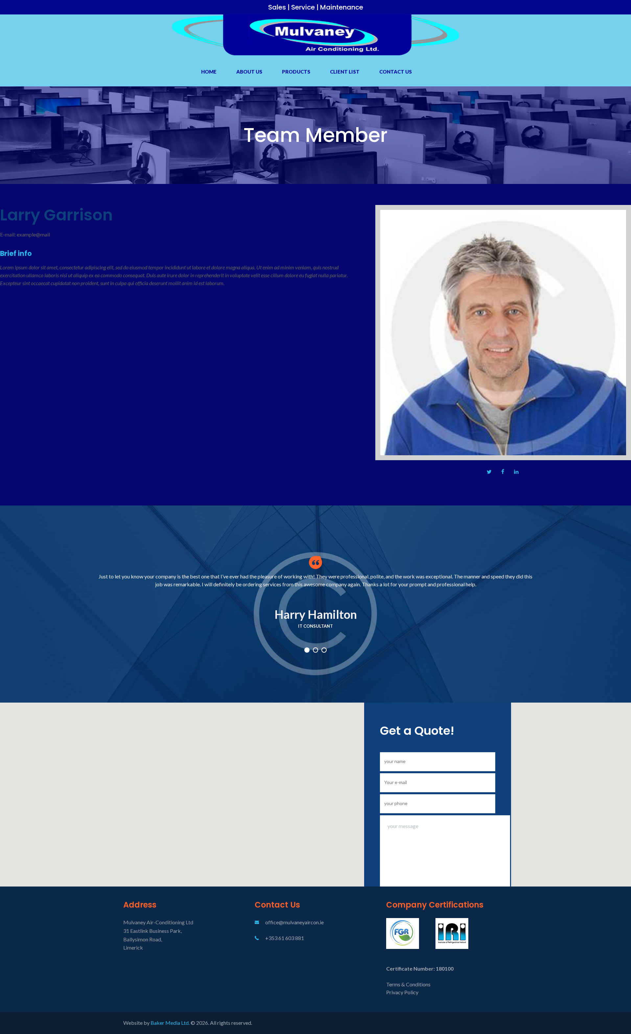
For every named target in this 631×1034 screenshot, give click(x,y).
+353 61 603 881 (284, 938)
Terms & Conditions (408, 984)
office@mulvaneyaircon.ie (294, 922)
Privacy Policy (402, 992)
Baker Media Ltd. (171, 1023)
